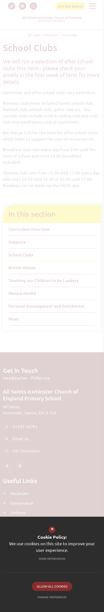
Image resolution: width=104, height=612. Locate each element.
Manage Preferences (52, 597)
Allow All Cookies (52, 586)
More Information (52, 558)
